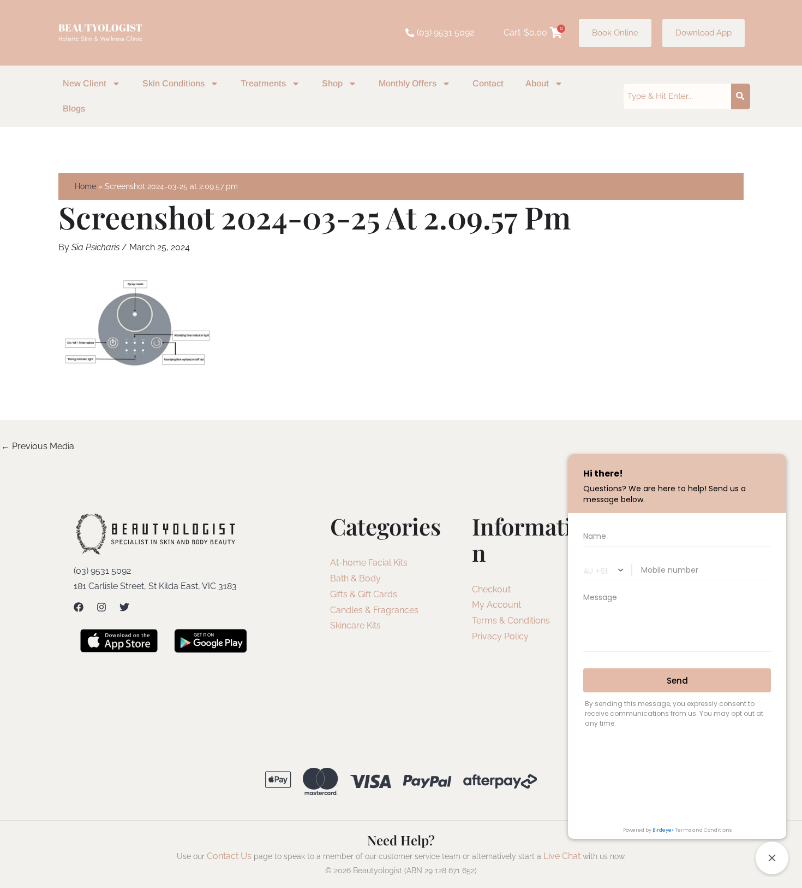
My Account (496, 604)
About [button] (537, 83)
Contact (488, 83)
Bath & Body (355, 578)
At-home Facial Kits (369, 562)
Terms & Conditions (511, 620)
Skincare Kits (355, 625)
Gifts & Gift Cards (363, 594)
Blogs (74, 108)
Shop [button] (332, 83)
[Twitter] (124, 607)
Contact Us (229, 856)
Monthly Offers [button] (407, 83)
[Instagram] (101, 607)
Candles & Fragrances (374, 610)
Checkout (491, 589)
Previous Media (37, 446)
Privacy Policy (500, 636)
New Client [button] (84, 83)
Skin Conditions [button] (173, 83)
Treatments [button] (263, 83)
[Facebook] (78, 607)
